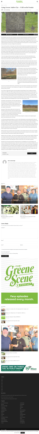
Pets (20, 408)
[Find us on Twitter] (2, 429)
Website (21, 244)
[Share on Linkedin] (35, 34)
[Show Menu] (1, 1)
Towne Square (22, 421)
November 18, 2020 (14, 9)
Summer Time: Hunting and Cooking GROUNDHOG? (13, 316)
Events (2, 412)
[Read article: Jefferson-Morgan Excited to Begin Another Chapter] (29, 209)
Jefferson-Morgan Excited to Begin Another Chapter (27, 216)
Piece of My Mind (22, 410)
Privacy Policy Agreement (5, 251)
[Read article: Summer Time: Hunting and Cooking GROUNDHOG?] (3, 317)
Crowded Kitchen (4, 410)
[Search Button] (37, 1)
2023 (2, 383)
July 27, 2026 (7, 314)
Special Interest (28, 9)
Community (3, 407)
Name (2, 240)
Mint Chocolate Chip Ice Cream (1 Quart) (7, 216)
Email (2, 244)
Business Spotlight (4, 405)
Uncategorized (22, 422)
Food (2, 415)
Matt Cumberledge (7, 9)
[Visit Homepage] (19, 2)
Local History (20, 9)
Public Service (22, 411)
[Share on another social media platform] (37, 34)
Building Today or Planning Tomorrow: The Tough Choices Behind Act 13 (15, 312)
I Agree (23, 432)
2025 (2, 380)
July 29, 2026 (7, 310)
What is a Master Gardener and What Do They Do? (12, 360)
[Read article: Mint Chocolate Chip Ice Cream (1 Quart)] (10, 209)
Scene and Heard (22, 414)
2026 (2, 379)
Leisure (2, 422)
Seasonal (21, 415)
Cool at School (3, 408)
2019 (2, 389)
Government (3, 418)
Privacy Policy (16, 253)
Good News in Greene (4, 417)
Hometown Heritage (4, 421)
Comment (3, 227)
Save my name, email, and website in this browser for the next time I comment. (14, 249)
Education (2, 411)
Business (2, 404)
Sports (21, 418)
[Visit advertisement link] (19, 281)
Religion (21, 412)
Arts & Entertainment (4, 402)
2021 (2, 386)
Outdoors (21, 407)
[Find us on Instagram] (4, 429)
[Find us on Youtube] (5, 429)
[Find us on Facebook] (1, 429)
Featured (2, 414)
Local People (24, 9)
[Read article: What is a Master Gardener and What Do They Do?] (3, 361)
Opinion (21, 405)
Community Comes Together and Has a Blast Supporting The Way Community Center (17, 200)
